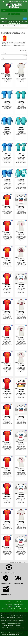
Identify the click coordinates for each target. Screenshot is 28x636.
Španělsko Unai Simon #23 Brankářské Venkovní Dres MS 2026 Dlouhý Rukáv (21, 186)
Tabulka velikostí (19, 601)
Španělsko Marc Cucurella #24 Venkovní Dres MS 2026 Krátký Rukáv (21, 421)
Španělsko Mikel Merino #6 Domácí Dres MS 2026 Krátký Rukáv (7, 552)
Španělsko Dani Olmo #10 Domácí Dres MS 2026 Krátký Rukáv (7, 369)
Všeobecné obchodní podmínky (10, 608)
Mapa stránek (12, 611)
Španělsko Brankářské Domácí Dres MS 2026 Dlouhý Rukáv (7, 132)
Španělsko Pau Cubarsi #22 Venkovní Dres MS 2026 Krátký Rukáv (21, 211)
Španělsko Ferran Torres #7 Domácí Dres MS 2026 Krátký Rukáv (7, 395)
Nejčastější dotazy (18, 604)
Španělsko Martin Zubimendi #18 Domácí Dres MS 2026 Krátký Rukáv (7, 474)
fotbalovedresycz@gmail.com (17, 1)
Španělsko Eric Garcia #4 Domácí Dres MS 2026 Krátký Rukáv (7, 500)
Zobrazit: (25, 55)
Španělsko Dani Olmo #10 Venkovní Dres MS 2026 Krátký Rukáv (21, 369)
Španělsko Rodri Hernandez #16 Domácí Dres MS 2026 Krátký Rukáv (7, 316)
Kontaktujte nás (9, 601)
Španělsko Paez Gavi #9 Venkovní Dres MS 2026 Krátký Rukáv (21, 290)
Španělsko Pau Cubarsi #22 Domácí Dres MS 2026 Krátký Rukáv (7, 211)
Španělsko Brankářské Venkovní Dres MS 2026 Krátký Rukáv (21, 106)
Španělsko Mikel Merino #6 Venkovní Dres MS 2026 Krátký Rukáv (21, 552)
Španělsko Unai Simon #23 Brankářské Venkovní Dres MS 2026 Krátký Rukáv (21, 160)
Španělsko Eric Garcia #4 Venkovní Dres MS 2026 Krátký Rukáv (21, 500)
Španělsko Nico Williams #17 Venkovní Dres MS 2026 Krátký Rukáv (21, 342)
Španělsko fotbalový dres (12, 26)
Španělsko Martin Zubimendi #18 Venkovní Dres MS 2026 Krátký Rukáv (21, 474)
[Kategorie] (25, 19)
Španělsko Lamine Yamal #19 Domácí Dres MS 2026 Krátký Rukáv (7, 237)
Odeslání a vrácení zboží (14, 606)
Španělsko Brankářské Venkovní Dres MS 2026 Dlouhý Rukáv (21, 132)
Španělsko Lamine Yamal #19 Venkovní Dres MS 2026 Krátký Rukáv (21, 237)
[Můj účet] (26, 1)
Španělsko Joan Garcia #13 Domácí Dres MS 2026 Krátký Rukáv (7, 447)
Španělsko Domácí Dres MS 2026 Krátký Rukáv (7, 80)
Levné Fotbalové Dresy (13, 634)
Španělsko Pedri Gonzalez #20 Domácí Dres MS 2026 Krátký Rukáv (7, 264)
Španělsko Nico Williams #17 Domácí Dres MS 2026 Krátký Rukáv (7, 342)
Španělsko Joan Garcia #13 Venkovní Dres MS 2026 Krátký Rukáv (21, 447)
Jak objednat (22, 608)
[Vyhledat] (23, 10)
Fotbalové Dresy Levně (7, 625)
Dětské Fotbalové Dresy (8, 627)
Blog (18, 611)
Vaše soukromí (8, 604)
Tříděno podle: (23, 50)
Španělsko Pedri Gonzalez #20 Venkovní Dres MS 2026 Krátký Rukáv (21, 264)
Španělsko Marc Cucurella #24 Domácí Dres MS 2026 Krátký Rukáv (7, 421)
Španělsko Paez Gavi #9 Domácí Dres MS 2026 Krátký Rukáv (7, 290)
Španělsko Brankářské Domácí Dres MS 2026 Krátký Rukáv (7, 106)
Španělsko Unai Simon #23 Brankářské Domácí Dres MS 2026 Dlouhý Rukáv (7, 186)
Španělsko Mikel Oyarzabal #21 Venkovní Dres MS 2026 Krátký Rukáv (21, 526)
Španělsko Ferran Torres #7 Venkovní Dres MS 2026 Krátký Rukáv (21, 395)
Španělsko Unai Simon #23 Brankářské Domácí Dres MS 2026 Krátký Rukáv (7, 160)
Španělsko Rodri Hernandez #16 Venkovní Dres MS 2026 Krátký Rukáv (21, 316)
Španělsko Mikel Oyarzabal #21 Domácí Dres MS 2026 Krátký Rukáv (7, 526)
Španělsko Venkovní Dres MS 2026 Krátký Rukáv (21, 80)
